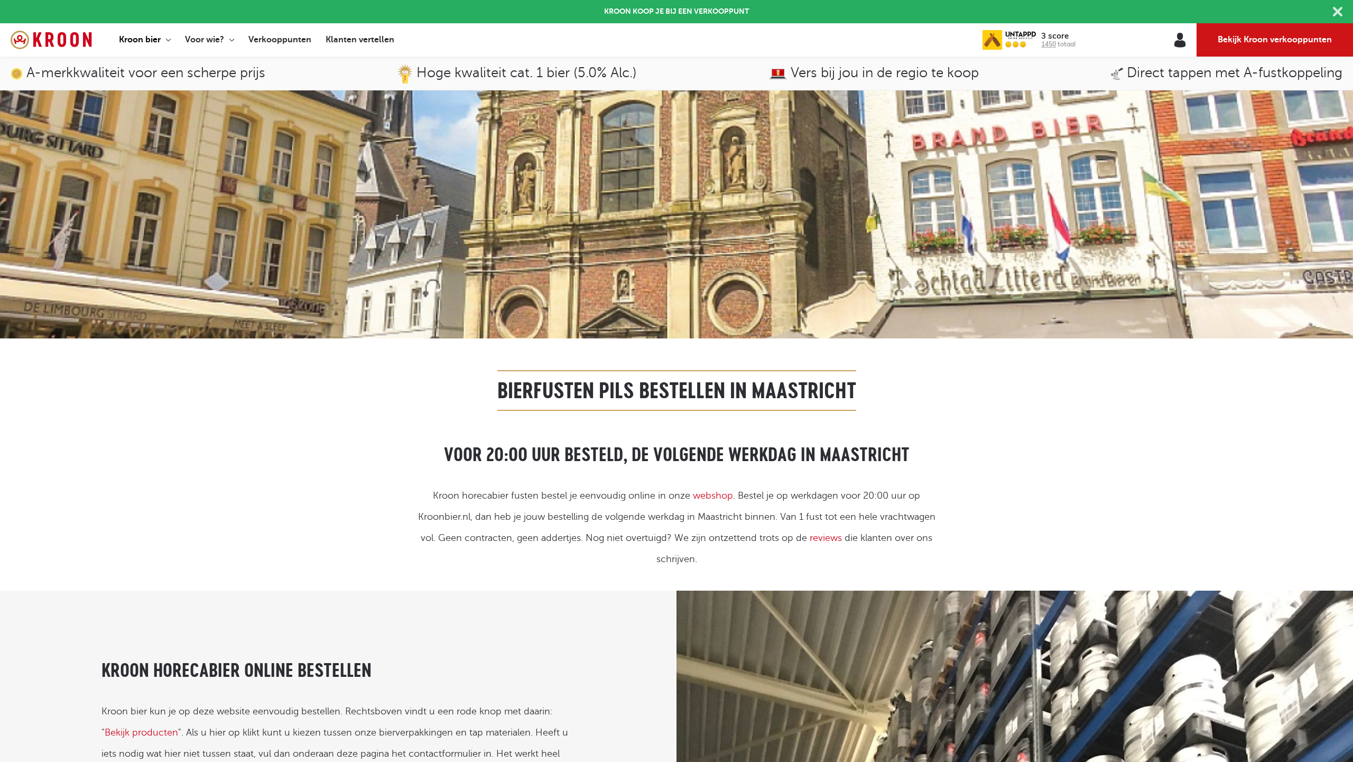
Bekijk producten (141, 732)
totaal (1058, 44)
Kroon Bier (51, 40)
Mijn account (1180, 40)
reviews (826, 538)
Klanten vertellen (360, 39)
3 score (1055, 36)
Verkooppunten (279, 39)
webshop (713, 495)
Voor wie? (204, 39)
